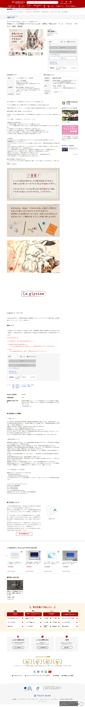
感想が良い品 (10, 626)
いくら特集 (54, 618)
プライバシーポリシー (44, 699)
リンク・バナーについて (32, 699)
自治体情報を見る (25, 533)
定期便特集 (54, 626)
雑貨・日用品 (15, 385)
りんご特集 (46, 622)
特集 (44, 6)
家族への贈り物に (65, 626)
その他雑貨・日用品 (26, 386)
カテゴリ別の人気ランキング (13, 618)
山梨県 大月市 (11, 599)
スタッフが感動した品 (30, 622)
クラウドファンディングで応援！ (68, 618)
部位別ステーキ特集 (46, 626)
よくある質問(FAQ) (42, 647)
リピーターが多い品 (11, 622)
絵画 (32, 385)
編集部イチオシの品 (29, 618)
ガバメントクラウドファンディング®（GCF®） (38, 675)
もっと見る (75, 154)
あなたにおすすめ (37, 6)
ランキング (29, 6)
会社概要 (14, 699)
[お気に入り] (81, 704)
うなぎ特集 (46, 618)
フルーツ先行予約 (29, 626)
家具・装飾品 (15, 387)
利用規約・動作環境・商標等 (66, 699)
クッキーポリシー (54, 699)
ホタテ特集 (54, 622)
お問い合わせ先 (54, 63)
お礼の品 (11, 6)
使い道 (51, 6)
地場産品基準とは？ (27, 406)
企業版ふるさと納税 (68, 675)
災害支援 (57, 675)
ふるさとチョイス (17, 675)
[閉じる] (76, 702)
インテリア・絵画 (25, 385)
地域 (21, 6)
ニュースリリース (22, 699)
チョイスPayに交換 (66, 622)
